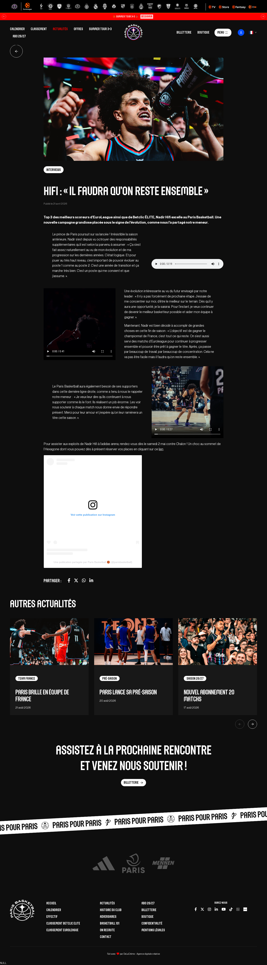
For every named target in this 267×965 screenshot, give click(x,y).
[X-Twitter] (202, 909)
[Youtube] (224, 909)
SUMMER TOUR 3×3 (100, 29)
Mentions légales (153, 930)
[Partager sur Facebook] (69, 580)
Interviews (53, 170)
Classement (39, 29)
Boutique (203, 32)
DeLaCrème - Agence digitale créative (142, 953)
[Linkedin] (216, 909)
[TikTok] (230, 909)
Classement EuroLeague (62, 930)
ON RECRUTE (107, 930)
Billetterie (184, 32)
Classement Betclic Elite (63, 923)
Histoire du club (111, 910)
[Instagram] (209, 909)
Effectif (52, 916)
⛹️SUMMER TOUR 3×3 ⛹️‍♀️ (132, 16)
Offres (78, 29)
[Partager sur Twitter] (76, 580)
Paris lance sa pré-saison (128, 692)
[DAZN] (238, 909)
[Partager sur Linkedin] (91, 580)
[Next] (252, 724)
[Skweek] (245, 909)
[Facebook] (196, 909)
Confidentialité (151, 923)
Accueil (51, 903)
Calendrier (17, 29)
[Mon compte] (241, 32)
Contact (105, 937)
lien (161, 449)
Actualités (60, 29)
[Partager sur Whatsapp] (84, 580)
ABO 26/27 (19, 36)
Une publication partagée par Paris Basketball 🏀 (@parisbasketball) (93, 562)
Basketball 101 (109, 923)
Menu (220, 32)
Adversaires (108, 916)
